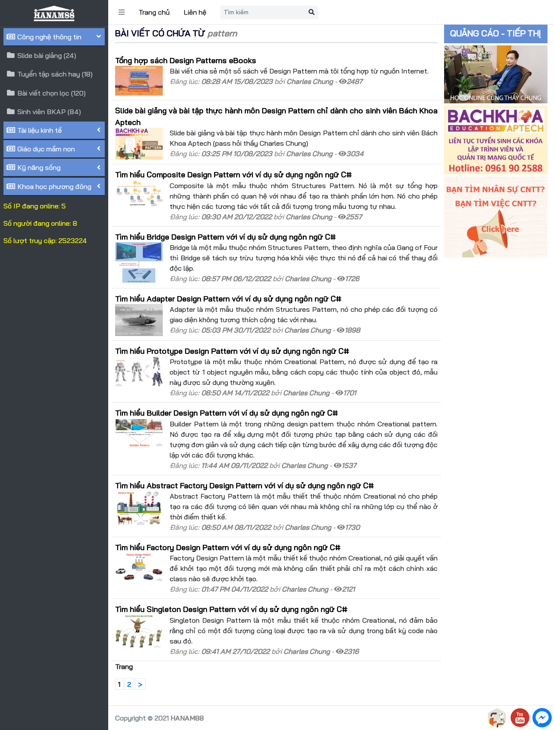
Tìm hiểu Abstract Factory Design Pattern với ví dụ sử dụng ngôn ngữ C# (244, 485)
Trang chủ (154, 12)
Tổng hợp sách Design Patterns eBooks (185, 60)
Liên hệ (195, 12)
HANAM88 (187, 718)
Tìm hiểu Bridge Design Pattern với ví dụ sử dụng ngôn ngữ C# (225, 236)
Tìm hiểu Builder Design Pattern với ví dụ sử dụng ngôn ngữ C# (226, 412)
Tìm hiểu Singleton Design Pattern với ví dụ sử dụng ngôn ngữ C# (231, 609)
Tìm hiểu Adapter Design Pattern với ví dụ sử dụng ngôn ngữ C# (228, 298)
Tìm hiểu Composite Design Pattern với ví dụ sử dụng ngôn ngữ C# (233, 174)
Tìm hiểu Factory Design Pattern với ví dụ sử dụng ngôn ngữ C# (228, 547)
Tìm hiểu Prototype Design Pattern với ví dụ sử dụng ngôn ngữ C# (232, 350)
